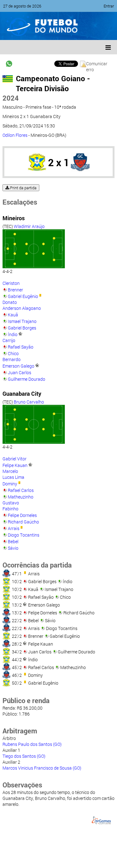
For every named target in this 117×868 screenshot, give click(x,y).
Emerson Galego (18, 366)
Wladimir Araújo (29, 226)
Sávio (13, 548)
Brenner (15, 290)
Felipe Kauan (14, 465)
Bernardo (11, 359)
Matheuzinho (20, 497)
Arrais (13, 528)
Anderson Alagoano (21, 308)
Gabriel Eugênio (23, 296)
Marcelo (10, 471)
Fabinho (10, 509)
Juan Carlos (19, 372)
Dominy (9, 484)
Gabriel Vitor (14, 459)
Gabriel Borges (22, 328)
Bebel (13, 541)
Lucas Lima (13, 477)
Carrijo (8, 340)
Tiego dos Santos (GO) (23, 756)
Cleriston (11, 283)
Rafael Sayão (20, 347)
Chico (13, 353)
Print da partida (23, 188)
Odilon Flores (14, 135)
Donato (9, 302)
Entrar (109, 6)
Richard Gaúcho (23, 522)
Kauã (13, 315)
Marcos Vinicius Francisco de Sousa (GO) (41, 768)
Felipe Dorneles (22, 515)
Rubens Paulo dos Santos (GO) (31, 744)
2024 (10, 97)
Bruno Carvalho (29, 402)
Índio (12, 334)
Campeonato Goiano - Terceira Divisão (53, 83)
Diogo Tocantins (23, 535)
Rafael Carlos (21, 490)
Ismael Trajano (22, 321)
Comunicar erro (96, 64)
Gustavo (10, 503)
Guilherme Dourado (26, 379)
